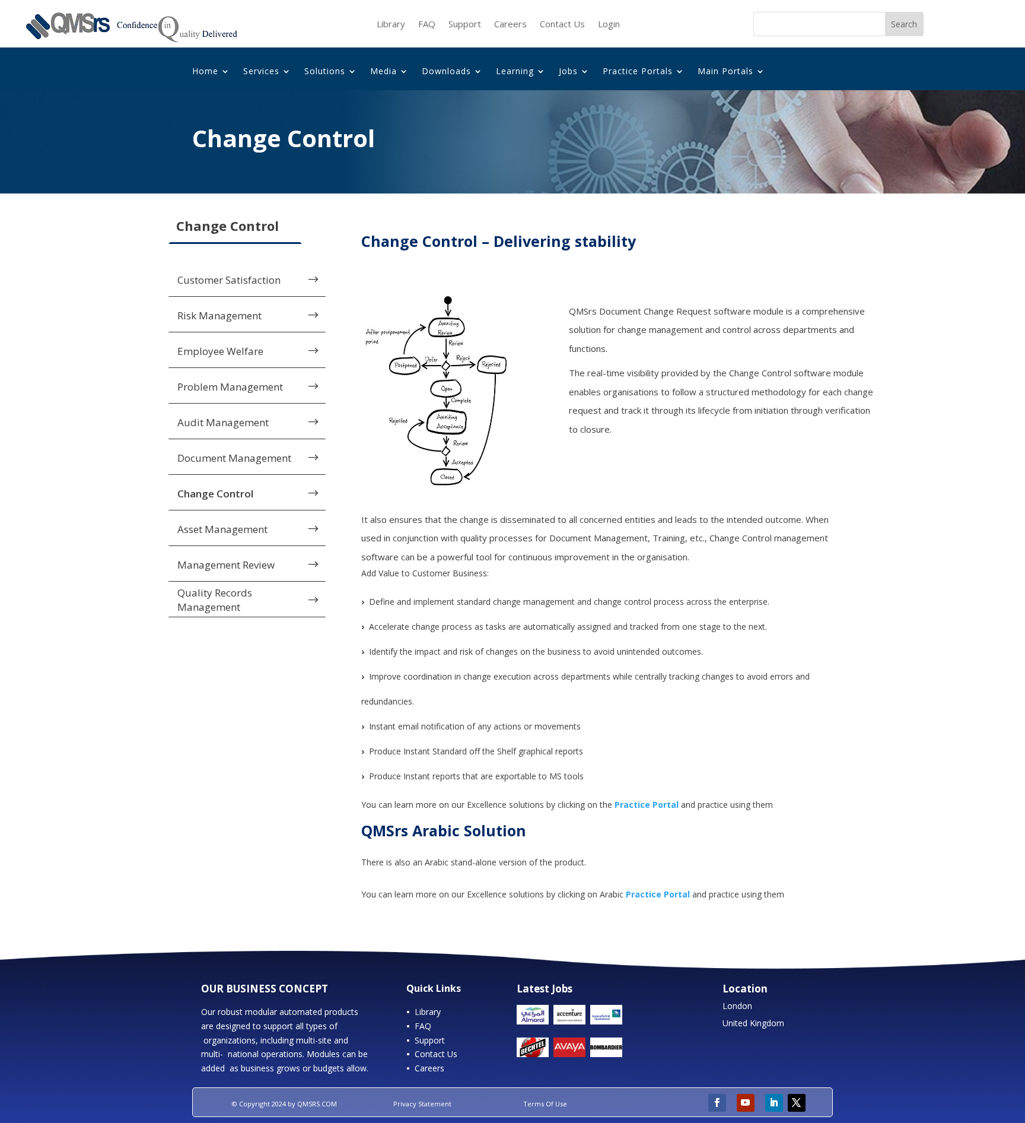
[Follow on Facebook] (717, 1103)
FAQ (426, 25)
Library (391, 25)
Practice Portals (638, 72)
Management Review (226, 565)
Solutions (324, 72)
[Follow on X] (797, 1103)
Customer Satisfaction (229, 280)
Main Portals (725, 72)
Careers (510, 25)
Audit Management (223, 422)
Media (383, 72)
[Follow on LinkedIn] (774, 1103)
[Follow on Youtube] (746, 1103)
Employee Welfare (220, 351)
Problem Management (230, 387)
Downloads (446, 72)
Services (261, 72)
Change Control (215, 493)
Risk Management (219, 315)
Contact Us (562, 25)
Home (205, 72)
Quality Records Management (214, 600)
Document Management (234, 458)
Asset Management (222, 529)
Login (609, 25)
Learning (515, 72)
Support (464, 25)
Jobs (568, 72)
